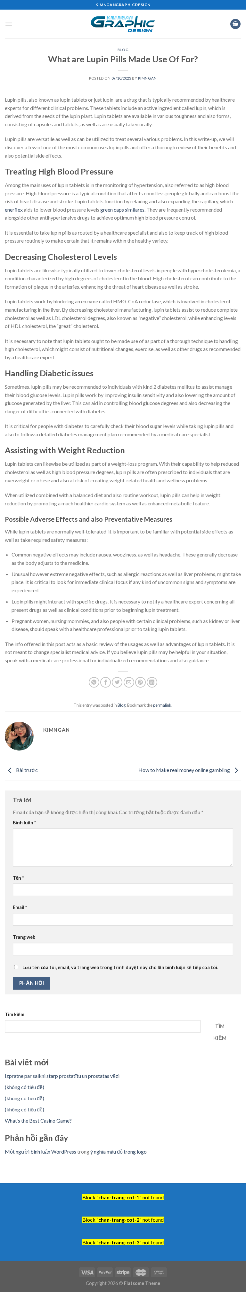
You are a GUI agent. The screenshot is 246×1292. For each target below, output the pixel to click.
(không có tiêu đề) (24, 1087)
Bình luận (24, 822)
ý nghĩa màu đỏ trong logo (118, 1151)
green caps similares (122, 209)
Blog (123, 50)
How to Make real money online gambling (184, 770)
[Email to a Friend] (129, 682)
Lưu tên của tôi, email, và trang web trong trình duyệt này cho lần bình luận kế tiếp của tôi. (120, 967)
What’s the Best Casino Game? (38, 1120)
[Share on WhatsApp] (94, 682)
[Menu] (8, 24)
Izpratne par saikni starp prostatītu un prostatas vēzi (62, 1076)
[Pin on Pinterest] (140, 682)
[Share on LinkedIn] (152, 682)
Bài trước (26, 770)
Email (20, 907)
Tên (18, 878)
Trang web (24, 937)
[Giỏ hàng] (235, 24)
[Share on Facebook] (105, 682)
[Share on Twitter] (117, 682)
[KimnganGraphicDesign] (123, 24)
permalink (162, 705)
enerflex (14, 209)
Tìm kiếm (14, 1014)
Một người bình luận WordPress (40, 1151)
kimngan (147, 78)
